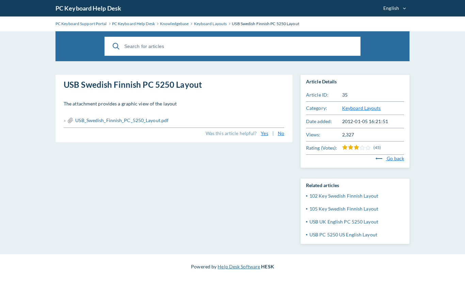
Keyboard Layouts (361, 108)
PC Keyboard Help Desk (88, 8)
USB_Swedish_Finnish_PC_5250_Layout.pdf (122, 120)
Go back (395, 158)
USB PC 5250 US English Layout (343, 234)
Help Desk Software (239, 266)
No (281, 133)
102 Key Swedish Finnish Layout (343, 196)
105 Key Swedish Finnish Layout (343, 209)
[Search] (116, 46)
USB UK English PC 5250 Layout (343, 221)
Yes (264, 133)
